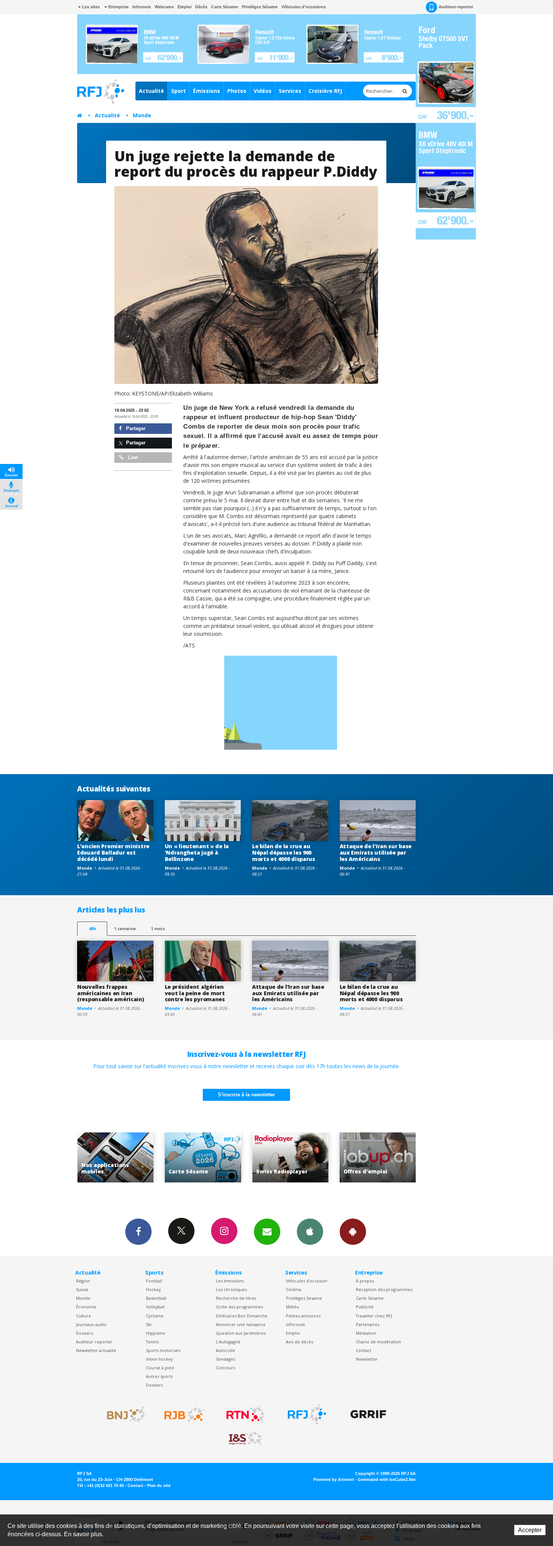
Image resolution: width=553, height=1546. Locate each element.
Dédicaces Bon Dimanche (241, 1315)
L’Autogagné (228, 1341)
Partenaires (367, 1324)
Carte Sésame (224, 7)
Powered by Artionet (333, 1479)
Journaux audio (91, 1324)
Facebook (138, 1232)
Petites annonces (303, 1315)
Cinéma (293, 1289)
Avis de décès (299, 1341)
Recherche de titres (236, 1298)
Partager (135, 428)
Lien (132, 457)
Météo (292, 1306)
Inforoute (141, 7)
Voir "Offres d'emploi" (290, 1157)
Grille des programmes (239, 1306)
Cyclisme (155, 1315)
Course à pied (160, 1367)
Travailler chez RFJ (374, 1315)
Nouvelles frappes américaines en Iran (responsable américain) (110, 993)
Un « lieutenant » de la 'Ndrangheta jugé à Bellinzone (197, 852)
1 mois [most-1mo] (158, 928)
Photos (236, 90)
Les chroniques (231, 1289)
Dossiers (84, 1333)
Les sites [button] (90, 7)
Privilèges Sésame (260, 7)
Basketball (156, 1298)
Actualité (151, 90)
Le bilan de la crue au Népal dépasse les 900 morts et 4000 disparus (283, 852)
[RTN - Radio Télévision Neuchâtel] (245, 1414)
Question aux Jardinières (241, 1333)
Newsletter (367, 1359)
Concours (225, 1367)
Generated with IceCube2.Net (387, 1479)
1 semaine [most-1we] (125, 928)
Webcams (164, 7)
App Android (353, 1232)
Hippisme (155, 1333)
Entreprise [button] (118, 7)
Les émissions (230, 1280)
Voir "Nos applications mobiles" (378, 1157)
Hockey (153, 1289)
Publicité (365, 1306)
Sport (178, 90)
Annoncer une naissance (241, 1324)
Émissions (206, 90)
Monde (142, 115)
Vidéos (263, 90)
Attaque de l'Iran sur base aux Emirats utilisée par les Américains (376, 852)
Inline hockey (159, 1359)
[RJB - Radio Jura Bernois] (184, 1414)
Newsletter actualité (96, 1350)
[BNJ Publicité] (123, 1414)
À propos (365, 1280)
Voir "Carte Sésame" (115, 1157)
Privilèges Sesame (304, 1298)
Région (83, 1280)
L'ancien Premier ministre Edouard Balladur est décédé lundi (113, 852)
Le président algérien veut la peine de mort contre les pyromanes (195, 993)
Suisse (82, 1289)
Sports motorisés (163, 1350)
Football (154, 1280)
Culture (83, 1315)
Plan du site (158, 1485)
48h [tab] (92, 928)
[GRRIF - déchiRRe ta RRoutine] (368, 1414)
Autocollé (225, 1350)
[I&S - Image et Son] (245, 1438)
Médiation (366, 1333)
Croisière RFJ (325, 90)
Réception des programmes (384, 1289)
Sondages (225, 1359)
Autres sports (159, 1376)
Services (290, 90)
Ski (149, 1324)
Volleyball (155, 1306)
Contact (363, 1350)
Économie (86, 1306)
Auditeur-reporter (456, 7)
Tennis (152, 1341)
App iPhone (310, 1232)
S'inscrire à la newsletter (246, 1094)
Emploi (184, 7)
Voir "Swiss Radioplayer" (203, 1157)
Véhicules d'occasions (303, 7)
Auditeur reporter (94, 1341)
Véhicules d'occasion (306, 1280)
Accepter (530, 1530)
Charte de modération (378, 1341)
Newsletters (267, 1232)
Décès (201, 7)
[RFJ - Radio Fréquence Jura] (307, 1414)
